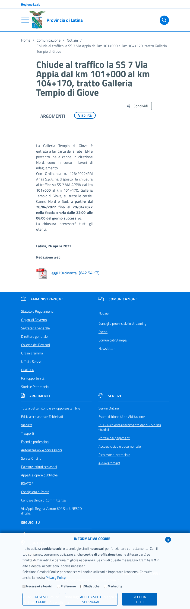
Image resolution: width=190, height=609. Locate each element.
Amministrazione (47, 299)
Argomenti (39, 396)
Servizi (114, 396)
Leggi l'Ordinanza (74, 273)
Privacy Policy (55, 577)
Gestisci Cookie (41, 599)
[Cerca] (163, 20)
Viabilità (85, 115)
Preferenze (68, 586)
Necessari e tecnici (39, 586)
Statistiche (91, 586)
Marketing (115, 586)
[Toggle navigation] (25, 19)
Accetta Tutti (139, 599)
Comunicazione (48, 40)
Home (25, 40)
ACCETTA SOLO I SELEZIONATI (91, 599)
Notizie (72, 40)
